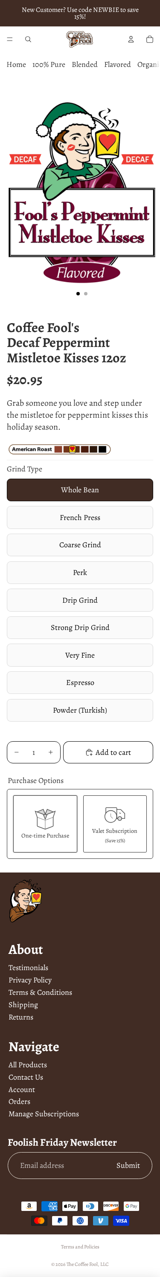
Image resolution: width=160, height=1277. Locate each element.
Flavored (117, 64)
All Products (28, 1065)
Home (16, 64)
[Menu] (10, 39)
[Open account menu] (131, 39)
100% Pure (48, 64)
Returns (21, 1017)
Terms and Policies (80, 1246)
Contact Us (26, 1077)
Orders (19, 1101)
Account (22, 1089)
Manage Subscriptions (44, 1114)
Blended (85, 64)
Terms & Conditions (40, 992)
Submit (128, 1165)
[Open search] (28, 39)
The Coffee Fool (82, 1264)
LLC (104, 1264)
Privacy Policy (30, 980)
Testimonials (28, 967)
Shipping (23, 1005)
